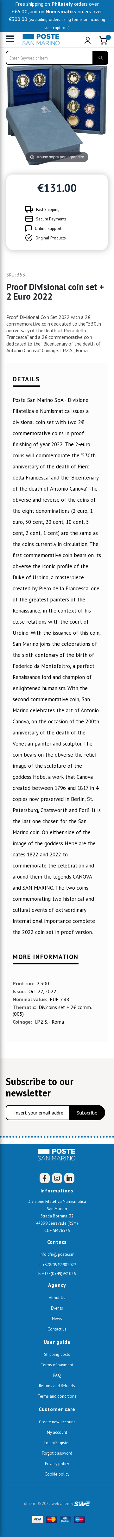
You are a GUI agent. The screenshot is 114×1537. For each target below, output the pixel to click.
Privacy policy (57, 1463)
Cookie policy (57, 1474)
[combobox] (57, 58)
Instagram (57, 1178)
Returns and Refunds (57, 1385)
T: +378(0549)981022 (57, 1264)
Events (57, 1308)
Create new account (57, 1422)
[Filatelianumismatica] (42, 39)
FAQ (56, 1375)
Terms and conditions (57, 1396)
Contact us (57, 1329)
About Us (57, 1297)
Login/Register (57, 1442)
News (57, 1318)
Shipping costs (57, 1354)
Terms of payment (57, 1365)
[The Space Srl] (82, 1503)
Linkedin (69, 1178)
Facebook (45, 1178)
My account (57, 1432)
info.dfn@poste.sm (57, 1254)
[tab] (57, 382)
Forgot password (57, 1453)
